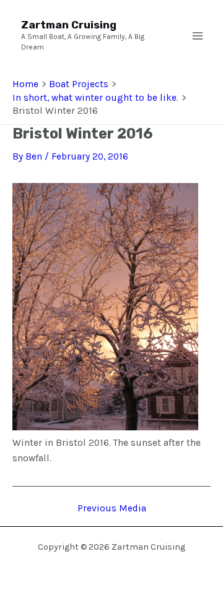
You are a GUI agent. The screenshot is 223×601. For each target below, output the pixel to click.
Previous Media (111, 509)
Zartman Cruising (68, 25)
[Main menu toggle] (198, 36)
